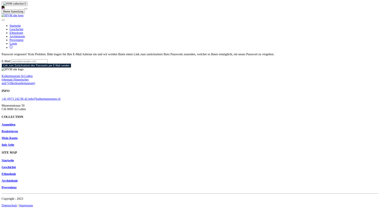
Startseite (15, 25)
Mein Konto (10, 138)
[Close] (26, 8)
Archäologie (17, 36)
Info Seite (8, 144)
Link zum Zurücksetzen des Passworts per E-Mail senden (36, 65)
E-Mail (6, 61)
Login (13, 43)
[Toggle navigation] (3, 20)
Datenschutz (9, 205)
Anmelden (8, 124)
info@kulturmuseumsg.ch (44, 98)
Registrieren (10, 131)
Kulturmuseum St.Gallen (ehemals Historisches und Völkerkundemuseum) (18, 79)
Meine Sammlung (13, 11)
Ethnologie (16, 32)
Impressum (26, 205)
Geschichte (16, 29)
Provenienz (17, 40)
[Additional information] (11, 47)
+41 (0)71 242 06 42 (15, 98)
